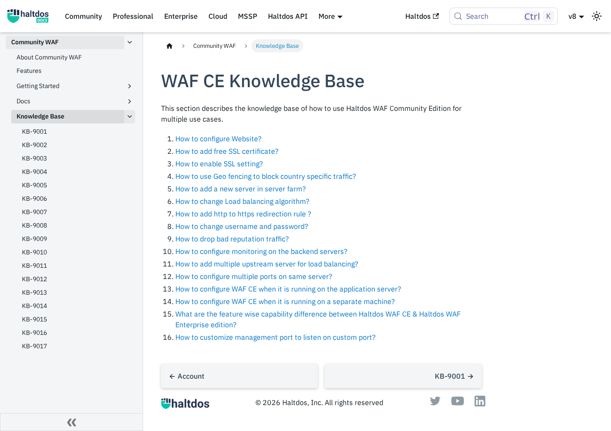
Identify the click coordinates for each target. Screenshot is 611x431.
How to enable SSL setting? (219, 163)
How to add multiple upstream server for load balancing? (266, 263)
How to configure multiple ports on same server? (253, 276)
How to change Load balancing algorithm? (242, 201)
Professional (133, 16)
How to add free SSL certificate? (227, 151)
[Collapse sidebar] (71, 422)
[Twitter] (435, 402)
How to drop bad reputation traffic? (232, 238)
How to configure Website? (218, 138)
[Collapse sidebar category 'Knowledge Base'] (129, 116)
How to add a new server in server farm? (240, 188)
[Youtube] (457, 402)
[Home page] (169, 45)
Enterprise (181, 16)
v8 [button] (573, 16)
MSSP (247, 16)
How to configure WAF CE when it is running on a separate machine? (285, 301)
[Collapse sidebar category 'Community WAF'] (129, 42)
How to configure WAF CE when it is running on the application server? (288, 288)
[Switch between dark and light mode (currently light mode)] (597, 16)
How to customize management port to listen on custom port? (275, 337)
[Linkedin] (480, 403)
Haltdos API (288, 16)
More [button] (326, 16)
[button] (73, 86)
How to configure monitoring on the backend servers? (261, 251)
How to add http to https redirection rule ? (243, 213)
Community (83, 16)
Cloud (217, 16)
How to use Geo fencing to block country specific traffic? (265, 176)
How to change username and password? (241, 226)
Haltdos (418, 16)
